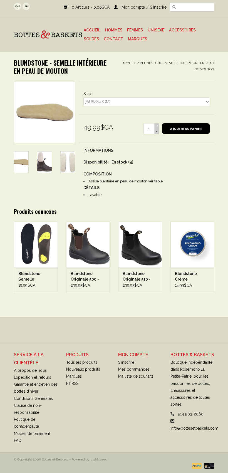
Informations (98, 150)
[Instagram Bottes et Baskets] (119, 329)
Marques (137, 39)
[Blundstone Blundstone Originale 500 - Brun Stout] (88, 245)
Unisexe (156, 30)
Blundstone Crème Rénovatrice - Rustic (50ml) (188, 276)
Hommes (113, 30)
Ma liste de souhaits (135, 376)
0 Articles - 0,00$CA (91, 7)
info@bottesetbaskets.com (194, 428)
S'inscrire (126, 362)
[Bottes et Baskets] (48, 34)
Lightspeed (99, 459)
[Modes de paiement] (196, 465)
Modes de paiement (32, 433)
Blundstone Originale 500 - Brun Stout (85, 276)
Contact (113, 39)
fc (26, 6)
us (17, 6)
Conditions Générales (33, 398)
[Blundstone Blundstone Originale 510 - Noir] (140, 245)
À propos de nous (30, 370)
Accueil (92, 30)
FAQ (17, 440)
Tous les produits (81, 362)
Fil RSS (72, 383)
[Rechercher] (174, 7)
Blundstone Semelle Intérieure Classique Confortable (30, 276)
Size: (87, 93)
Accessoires (182, 30)
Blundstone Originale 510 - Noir (136, 276)
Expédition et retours (32, 377)
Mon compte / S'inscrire (143, 7)
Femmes (135, 30)
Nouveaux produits (83, 369)
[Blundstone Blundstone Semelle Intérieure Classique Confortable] (36, 245)
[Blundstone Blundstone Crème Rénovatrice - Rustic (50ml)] (192, 245)
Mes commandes (134, 369)
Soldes (91, 39)
